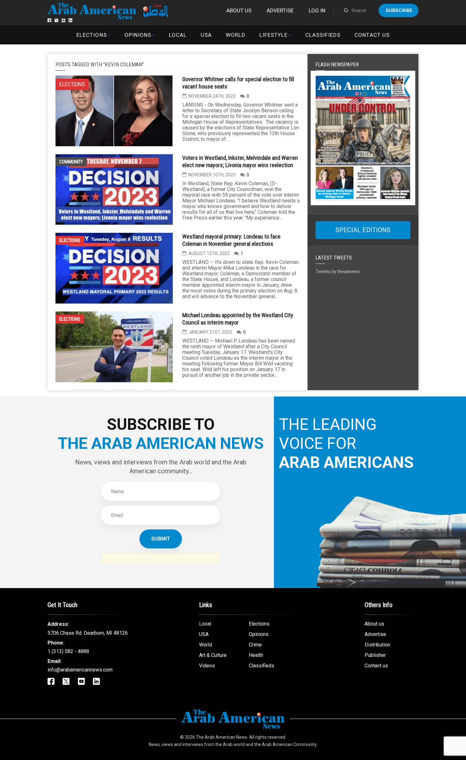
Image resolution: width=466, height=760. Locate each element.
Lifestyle (273, 35)
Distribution (377, 645)
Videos (207, 666)
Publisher (375, 655)
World (235, 35)
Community (71, 162)
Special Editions (363, 230)
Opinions (138, 35)
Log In (317, 10)
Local (178, 35)
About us (238, 10)
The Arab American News (221, 737)
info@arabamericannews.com (80, 670)
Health (256, 655)
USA (206, 35)
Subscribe (399, 10)
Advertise (280, 10)
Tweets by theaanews (337, 271)
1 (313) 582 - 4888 (68, 651)
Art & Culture (213, 655)
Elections (91, 35)
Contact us (371, 35)
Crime (255, 645)
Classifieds (322, 35)
